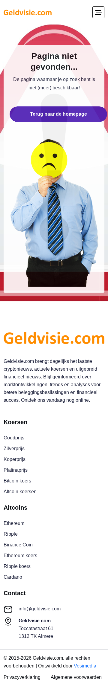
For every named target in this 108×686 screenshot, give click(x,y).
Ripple (11, 534)
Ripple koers (17, 566)
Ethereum (14, 523)
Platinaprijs (16, 470)
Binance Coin (18, 544)
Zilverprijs (14, 448)
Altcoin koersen (20, 491)
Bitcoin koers (17, 480)
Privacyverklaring (22, 677)
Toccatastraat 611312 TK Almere (36, 628)
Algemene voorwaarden (76, 677)
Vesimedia (85, 665)
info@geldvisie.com (40, 608)
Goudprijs (14, 437)
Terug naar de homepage (58, 114)
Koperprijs (15, 459)
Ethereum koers (20, 555)
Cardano (13, 577)
